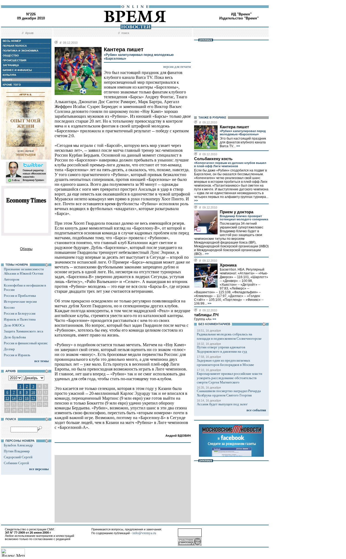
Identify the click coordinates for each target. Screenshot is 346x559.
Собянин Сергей (16, 463)
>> (237, 146)
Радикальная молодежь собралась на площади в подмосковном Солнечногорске (229, 336)
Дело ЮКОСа (14, 325)
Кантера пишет (234, 127)
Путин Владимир (17, 451)
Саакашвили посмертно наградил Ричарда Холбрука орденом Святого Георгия (229, 393)
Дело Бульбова (15, 337)
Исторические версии (20, 301)
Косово (9, 307)
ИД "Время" (241, 14)
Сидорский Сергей (18, 457)
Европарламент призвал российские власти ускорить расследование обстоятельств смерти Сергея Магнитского (229, 378)
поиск (125, 33)
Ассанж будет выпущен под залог (222, 404)
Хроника (228, 265)
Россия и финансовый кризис (26, 343)
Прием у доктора (236, 212)
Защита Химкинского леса (23, 331)
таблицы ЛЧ (206, 315)
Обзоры (26, 249)
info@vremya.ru (144, 533)
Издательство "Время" (239, 18)
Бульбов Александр (18, 445)
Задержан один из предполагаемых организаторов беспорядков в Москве (225, 362)
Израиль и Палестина (20, 319)
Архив (29, 33)
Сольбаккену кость (213, 159)
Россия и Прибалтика (20, 296)
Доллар (9, 349)
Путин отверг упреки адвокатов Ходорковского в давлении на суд (222, 349)
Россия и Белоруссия (19, 313)
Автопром (11, 279)
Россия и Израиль (17, 355)
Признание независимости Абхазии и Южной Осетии (24, 271)
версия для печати (177, 67)
